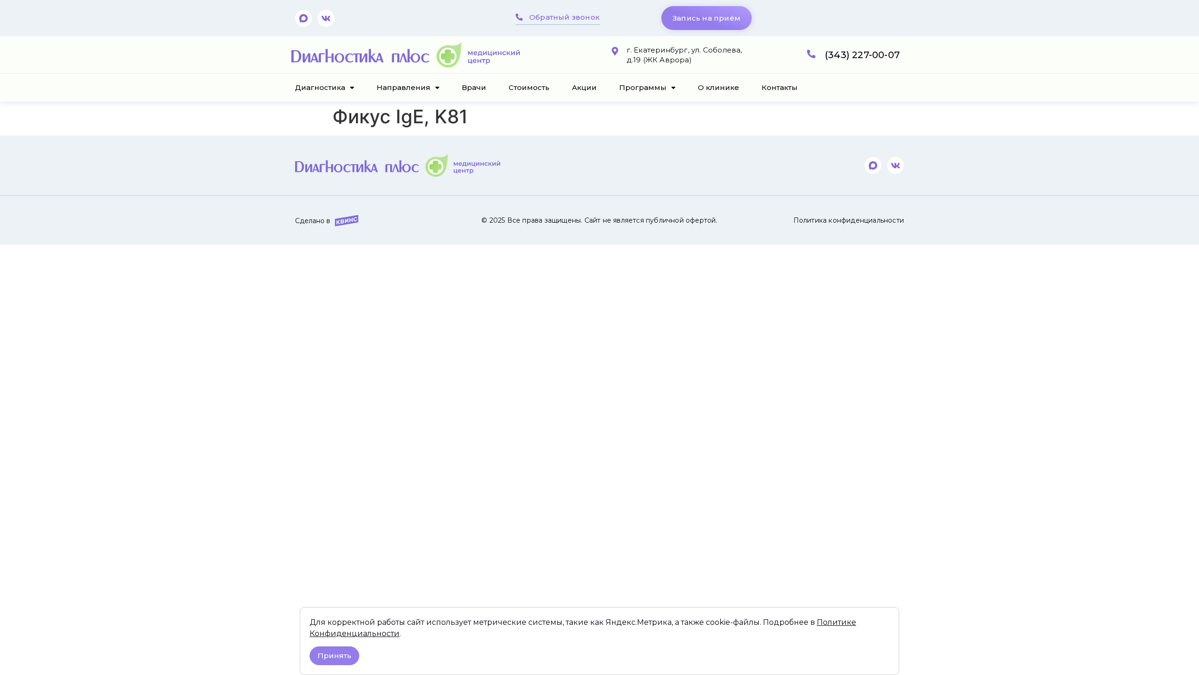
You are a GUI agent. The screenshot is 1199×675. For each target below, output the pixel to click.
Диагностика (320, 87)
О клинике (718, 87)
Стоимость (529, 87)
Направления (403, 87)
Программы (642, 87)
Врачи (474, 87)
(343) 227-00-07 (862, 54)
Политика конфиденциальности (848, 220)
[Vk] (326, 18)
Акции (584, 87)
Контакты (780, 87)
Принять (334, 655)
